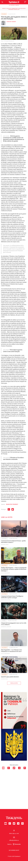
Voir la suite (14, 683)
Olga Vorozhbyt (5, 573)
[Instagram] (25, 768)
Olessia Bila (4, 678)
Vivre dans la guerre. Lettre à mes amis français (13, 350)
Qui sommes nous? (14, 850)
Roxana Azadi (4, 544)
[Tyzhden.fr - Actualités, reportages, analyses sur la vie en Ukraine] (14, 2)
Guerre (3, 620)
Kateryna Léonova (6, 626)
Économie (4, 538)
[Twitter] (12, 509)
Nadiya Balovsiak (6, 599)
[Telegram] (20, 768)
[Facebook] (9, 509)
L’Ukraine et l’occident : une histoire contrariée (13, 458)
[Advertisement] (14, 784)
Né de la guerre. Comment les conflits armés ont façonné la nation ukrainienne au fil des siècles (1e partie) (13, 138)
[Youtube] (4, 768)
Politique (4, 14)
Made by (9, 844)
